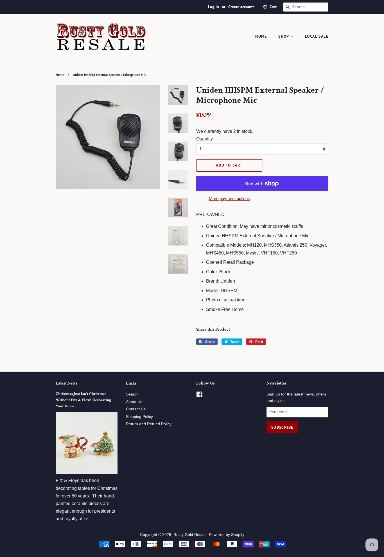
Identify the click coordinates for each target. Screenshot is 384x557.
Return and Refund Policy (148, 424)
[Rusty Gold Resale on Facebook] (199, 396)
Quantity (204, 139)
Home (261, 36)
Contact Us (136, 409)
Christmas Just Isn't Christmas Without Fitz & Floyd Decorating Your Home (83, 400)
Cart (273, 6)
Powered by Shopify (226, 535)
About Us (134, 402)
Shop (284, 36)
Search (132, 394)
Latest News (67, 383)
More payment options (229, 198)
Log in (213, 6)
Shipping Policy (139, 417)
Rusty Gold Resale (190, 535)
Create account (241, 6)
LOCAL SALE (316, 36)
